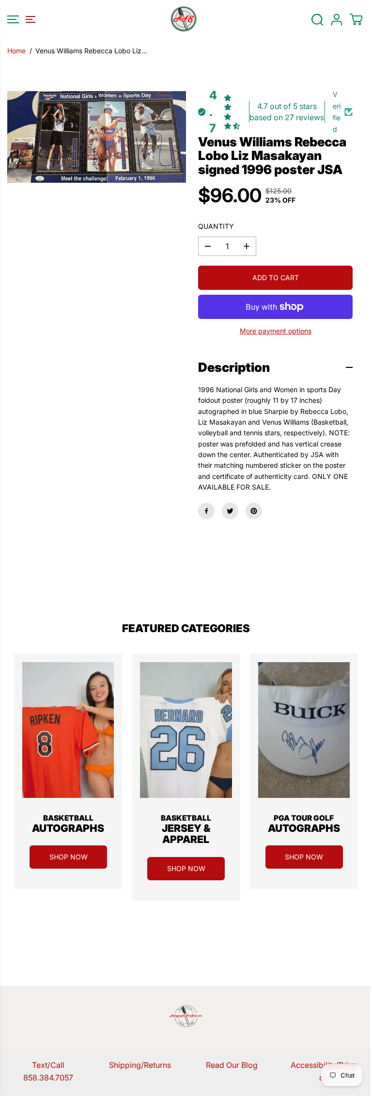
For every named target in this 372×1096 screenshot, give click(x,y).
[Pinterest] (254, 511)
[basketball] (68, 730)
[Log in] (336, 19)
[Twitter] (230, 511)
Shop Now (68, 857)
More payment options (275, 331)
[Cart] (356, 19)
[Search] (317, 19)
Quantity (216, 226)
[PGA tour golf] (304, 730)
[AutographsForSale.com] (183, 19)
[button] (19, 19)
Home (16, 51)
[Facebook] (206, 511)
